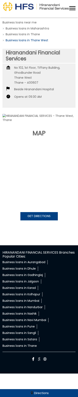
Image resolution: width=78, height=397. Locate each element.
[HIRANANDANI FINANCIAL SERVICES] (35, 6)
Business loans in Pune (18, 326)
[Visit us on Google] (39, 359)
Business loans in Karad (19, 288)
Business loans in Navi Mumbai (24, 320)
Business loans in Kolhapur (21, 294)
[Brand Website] (45, 359)
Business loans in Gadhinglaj (22, 275)
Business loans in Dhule (19, 268)
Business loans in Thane (19, 346)
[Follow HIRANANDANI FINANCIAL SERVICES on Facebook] (33, 359)
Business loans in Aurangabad (23, 262)
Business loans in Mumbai (20, 301)
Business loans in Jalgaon (20, 281)
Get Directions (39, 216)
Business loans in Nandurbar (22, 307)
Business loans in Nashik (19, 313)
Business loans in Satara (19, 339)
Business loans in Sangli (19, 333)
